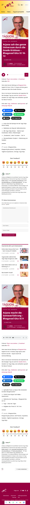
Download (21, 79)
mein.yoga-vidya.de (17, 182)
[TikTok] (27, 491)
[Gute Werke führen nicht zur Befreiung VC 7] (24, 266)
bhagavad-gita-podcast (8, 149)
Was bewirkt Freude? (7, 272)
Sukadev (23, 149)
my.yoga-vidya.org (6, 182)
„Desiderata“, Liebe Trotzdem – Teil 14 (14, 135)
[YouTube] (23, 491)
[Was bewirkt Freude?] (24, 274)
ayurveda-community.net (18, 180)
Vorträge (16, 151)
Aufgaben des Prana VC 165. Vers (13, 406)
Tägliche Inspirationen (7, 151)
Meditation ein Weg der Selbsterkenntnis (15, 128)
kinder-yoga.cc (5, 180)
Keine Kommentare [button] (22, 469)
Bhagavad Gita (22, 85)
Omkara (11, 63)
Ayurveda (22, 103)
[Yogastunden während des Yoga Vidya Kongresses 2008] (24, 258)
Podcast (5, 41)
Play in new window (12, 79)
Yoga (9, 103)
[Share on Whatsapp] (13, 502)
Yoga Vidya (22, 151)
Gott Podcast (18, 415)
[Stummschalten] (26, 75)
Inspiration (17, 149)
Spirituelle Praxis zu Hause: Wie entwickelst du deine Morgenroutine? (14, 390)
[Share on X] (10, 502)
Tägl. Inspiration (12, 41)
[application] (15, 74)
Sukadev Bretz (22, 95)
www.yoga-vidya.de (7, 105)
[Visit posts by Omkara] (4, 64)
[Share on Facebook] (6, 502)
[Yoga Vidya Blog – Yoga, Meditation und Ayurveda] (4, 490)
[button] (3, 5)
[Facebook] (21, 491)
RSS (8, 81)
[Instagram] (25, 491)
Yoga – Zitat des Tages (10, 403)
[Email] (20, 502)
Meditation (14, 103)
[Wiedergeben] (3, 74)
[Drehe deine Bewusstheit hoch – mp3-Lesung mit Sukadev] (24, 250)
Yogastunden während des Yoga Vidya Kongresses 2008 (9, 257)
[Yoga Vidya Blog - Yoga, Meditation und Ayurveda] (8, 5)
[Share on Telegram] (16, 502)
